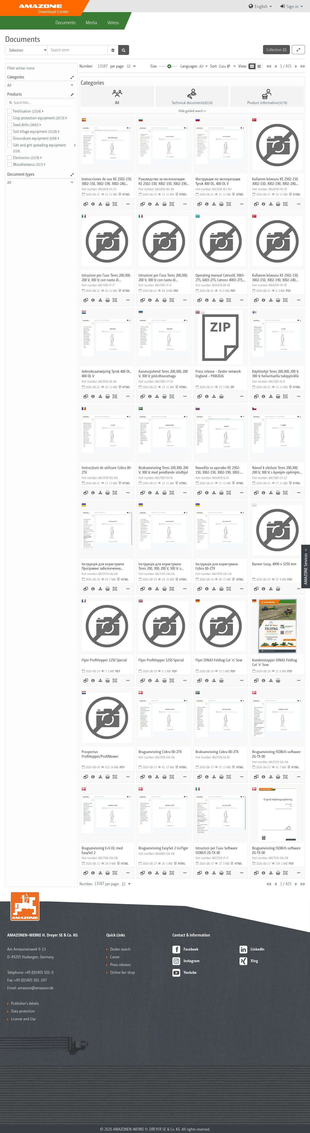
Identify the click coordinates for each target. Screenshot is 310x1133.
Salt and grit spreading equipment (39, 147)
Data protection (23, 1010)
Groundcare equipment (35, 138)
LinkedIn (257, 949)
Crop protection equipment (38, 117)
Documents (65, 22)
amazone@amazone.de (35, 987)
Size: (153, 65)
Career (115, 956)
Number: (86, 65)
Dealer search (120, 949)
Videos (113, 22)
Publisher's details (25, 1003)
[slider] (169, 66)
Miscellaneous (28, 164)
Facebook (191, 949)
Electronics (26, 157)
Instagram (192, 960)
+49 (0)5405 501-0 (39, 972)
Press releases (120, 964)
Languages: (189, 65)
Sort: (213, 65)
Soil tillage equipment (35, 131)
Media (91, 22)
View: (242, 65)
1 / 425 (285, 65)
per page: (117, 65)
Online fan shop (122, 972)
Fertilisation (27, 110)
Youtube (190, 972)
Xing (254, 960)
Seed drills (26, 124)
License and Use (23, 1018)
